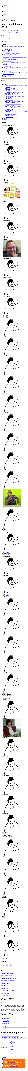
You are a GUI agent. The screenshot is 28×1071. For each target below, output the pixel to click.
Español (11, 1046)
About (4, 11)
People (5, 119)
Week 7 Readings (7, 75)
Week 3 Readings (7, 55)
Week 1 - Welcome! (7, 50)
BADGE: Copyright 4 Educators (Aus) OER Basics (15, 72)
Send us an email (7, 1028)
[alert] (14, 1063)
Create (4, 7)
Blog (4, 12)
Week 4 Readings (7, 61)
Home (4, 19)
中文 (11, 1044)
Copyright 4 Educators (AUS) (12, 32)
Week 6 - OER (6, 70)
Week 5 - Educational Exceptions (11, 64)
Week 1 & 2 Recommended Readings (12, 53)
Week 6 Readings (7, 71)
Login (4, 16)
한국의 (11, 1051)
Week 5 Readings (7, 66)
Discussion (5, 118)
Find (4, 3)
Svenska (12, 1047)
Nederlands (12, 1042)
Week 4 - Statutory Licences (9, 59)
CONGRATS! (6, 76)
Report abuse (4, 80)
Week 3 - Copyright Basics (9, 54)
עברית (11, 1049)
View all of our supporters (19, 1037)
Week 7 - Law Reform (8, 74)
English (11, 1041)
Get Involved (6, 1023)
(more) (11, 1053)
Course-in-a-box (14, 1066)
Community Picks (7, 39)
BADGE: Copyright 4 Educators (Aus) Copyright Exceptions (15, 107)
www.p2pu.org (11, 1062)
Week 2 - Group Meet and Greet (10, 51)
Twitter (5, 1021)
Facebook (5, 1018)
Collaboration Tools (7, 49)
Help (4, 14)
